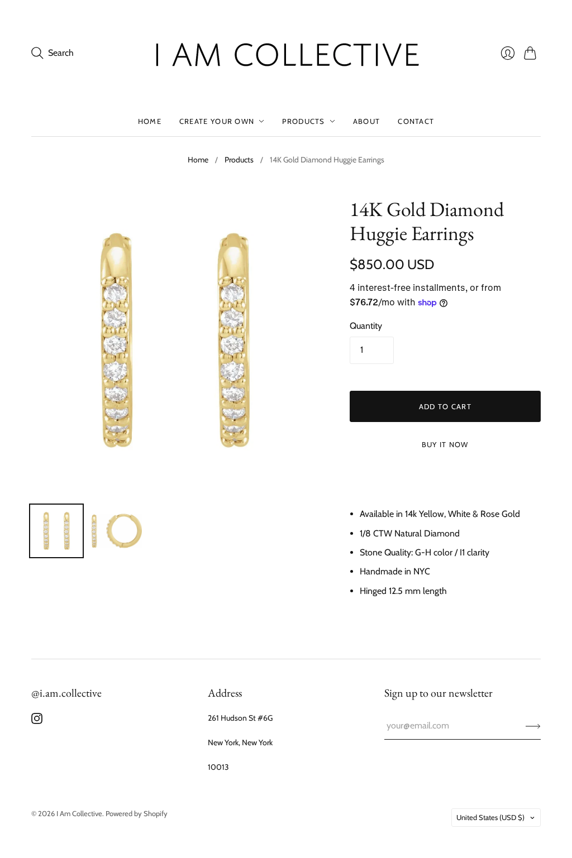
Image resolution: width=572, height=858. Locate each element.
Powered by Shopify (137, 813)
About (366, 121)
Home (149, 121)
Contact (416, 121)
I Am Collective (79, 813)
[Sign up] (533, 726)
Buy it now (445, 444)
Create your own (217, 121)
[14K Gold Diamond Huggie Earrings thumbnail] (56, 531)
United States (490, 817)
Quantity (366, 325)
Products (303, 121)
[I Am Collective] (286, 53)
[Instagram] (36, 721)
